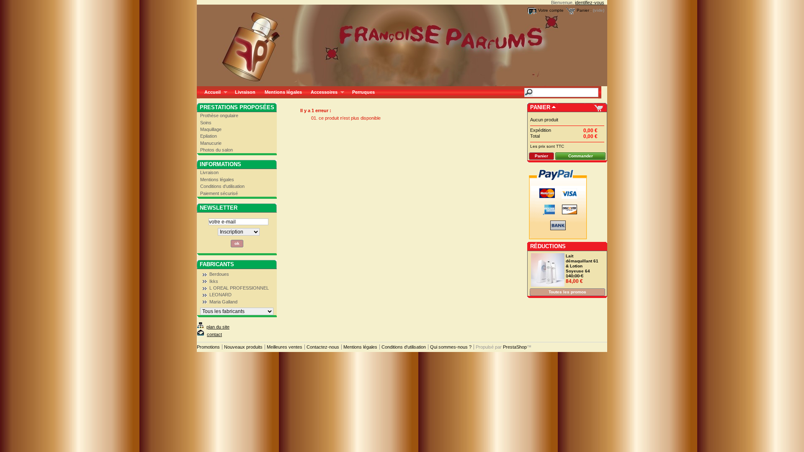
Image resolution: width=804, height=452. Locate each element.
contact (214, 334)
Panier (540, 107)
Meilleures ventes (284, 346)
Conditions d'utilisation (222, 186)
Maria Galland (223, 301)
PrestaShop (515, 346)
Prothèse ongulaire (219, 115)
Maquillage (211, 129)
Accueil (210, 92)
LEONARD (220, 294)
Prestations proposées (237, 107)
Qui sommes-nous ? (451, 346)
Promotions (208, 346)
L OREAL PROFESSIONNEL (239, 287)
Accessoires (322, 92)
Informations (220, 164)
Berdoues (219, 274)
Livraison (245, 92)
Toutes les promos (567, 292)
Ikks (213, 281)
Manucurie (211, 143)
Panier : (584, 10)
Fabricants (217, 264)
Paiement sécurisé (219, 193)
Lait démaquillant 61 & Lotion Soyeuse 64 (582, 263)
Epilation (208, 136)
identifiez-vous (589, 2)
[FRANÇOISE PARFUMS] (252, 43)
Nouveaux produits (243, 346)
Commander (580, 156)
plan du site (217, 326)
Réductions (548, 246)
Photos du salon (216, 149)
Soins (205, 122)
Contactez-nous (323, 346)
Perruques (363, 92)
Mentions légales (283, 92)
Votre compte (551, 10)
